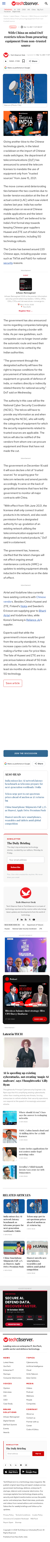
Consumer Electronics (12, 1378)
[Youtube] (34, 919)
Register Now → (26, 311)
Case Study (7, 1403)
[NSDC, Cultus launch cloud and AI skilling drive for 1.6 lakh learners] (10, 1136)
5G (23, 925)
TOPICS (30, 1358)
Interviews (7, 1392)
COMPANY (32, 1409)
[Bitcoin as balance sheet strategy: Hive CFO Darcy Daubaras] (26, 994)
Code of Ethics (32, 1429)
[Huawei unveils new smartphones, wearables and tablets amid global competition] (37, 1248)
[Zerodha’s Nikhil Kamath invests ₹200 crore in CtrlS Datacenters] (10, 1172)
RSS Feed (34, 1519)
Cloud (28, 1370)
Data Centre (31, 1378)
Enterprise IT (8, 1370)
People (29, 1400)
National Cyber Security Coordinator (24, 929)
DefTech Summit (10, 1424)
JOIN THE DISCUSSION (25, 753)
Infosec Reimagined (11, 1417)
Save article (13, 683)
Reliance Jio (33, 620)
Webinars (30, 1396)
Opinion (6, 1388)
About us (30, 1414)
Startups (6, 1374)
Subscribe (15, 867)
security (8, 263)
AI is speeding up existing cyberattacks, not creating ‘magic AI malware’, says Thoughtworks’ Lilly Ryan (26, 1078)
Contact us (30, 1418)
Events (6, 1428)
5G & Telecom (32, 1374)
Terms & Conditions (23, 1515)
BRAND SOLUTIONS (10, 1410)
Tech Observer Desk (18, 55)
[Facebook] (18, 919)
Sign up (38, 1453)
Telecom (24, 16)
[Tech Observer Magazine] (25, 3)
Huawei (7, 929)
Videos (29, 1388)
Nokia (24, 606)
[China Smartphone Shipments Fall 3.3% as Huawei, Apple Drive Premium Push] (14, 1248)
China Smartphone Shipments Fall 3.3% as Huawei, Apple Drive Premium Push (25, 808)
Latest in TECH (12, 1034)
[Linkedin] (22, 919)
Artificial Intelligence (34, 1366)
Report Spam (8, 1522)
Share (34, 61)
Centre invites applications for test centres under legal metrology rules (33, 1151)
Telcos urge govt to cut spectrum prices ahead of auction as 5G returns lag (24, 797)
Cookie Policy (37, 1515)
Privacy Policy (8, 1515)
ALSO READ (13, 774)
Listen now (38, 1019)
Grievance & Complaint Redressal (16, 1519)
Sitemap (18, 1522)
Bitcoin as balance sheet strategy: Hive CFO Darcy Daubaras (25, 1012)
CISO (5, 1400)
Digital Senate (9, 1421)
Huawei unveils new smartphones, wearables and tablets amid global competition (23, 820)
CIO (5, 1396)
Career (29, 1425)
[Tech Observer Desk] (6, 55)
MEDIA (30, 1383)
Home (5, 16)
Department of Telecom (35, 925)
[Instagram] (26, 1465)
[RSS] (26, 919)
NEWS (6, 1358)
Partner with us (32, 1422)
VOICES (7, 1383)
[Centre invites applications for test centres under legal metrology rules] (10, 1154)
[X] (30, 919)
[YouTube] (21, 1465)
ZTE (40, 929)
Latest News (14, 16)
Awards (6, 1432)
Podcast (29, 1392)
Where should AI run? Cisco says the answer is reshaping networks (33, 1115)
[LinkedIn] (16, 1465)
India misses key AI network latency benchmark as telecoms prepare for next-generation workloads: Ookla (24, 784)
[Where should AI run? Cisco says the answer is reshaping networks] (10, 1118)
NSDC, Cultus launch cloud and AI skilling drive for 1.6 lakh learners (34, 1133)
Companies (31, 1403)
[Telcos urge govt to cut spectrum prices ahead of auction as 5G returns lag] (37, 1206)
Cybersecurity (32, 1362)
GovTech (7, 1366)
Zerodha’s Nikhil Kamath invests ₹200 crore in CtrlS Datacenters (31, 1169)
